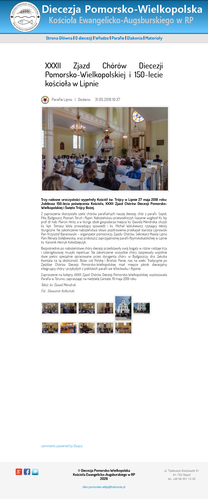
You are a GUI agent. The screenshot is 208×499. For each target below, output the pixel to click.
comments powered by (62, 446)
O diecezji (83, 38)
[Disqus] (104, 393)
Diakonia (135, 38)
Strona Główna (59, 38)
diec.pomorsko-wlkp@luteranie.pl (104, 487)
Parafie (118, 38)
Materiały (153, 38)
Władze (102, 38)
